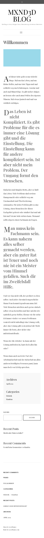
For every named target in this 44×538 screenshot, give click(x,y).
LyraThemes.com (14, 530)
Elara (5, 527)
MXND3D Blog (22, 15)
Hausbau (9, 399)
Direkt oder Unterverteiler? (13, 433)
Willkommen (8, 483)
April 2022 (9, 384)
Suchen (6, 412)
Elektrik (9, 396)
